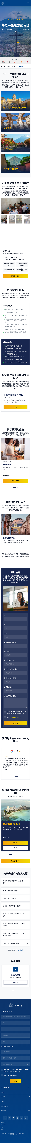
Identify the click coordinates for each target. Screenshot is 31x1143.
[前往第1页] (13, 42)
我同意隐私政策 (15, 717)
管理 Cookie (4, 1130)
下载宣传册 (15, 1081)
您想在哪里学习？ (9, 660)
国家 (5, 633)
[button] (15, 882)
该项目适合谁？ (9, 687)
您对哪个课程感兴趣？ (11, 669)
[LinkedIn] (21, 1118)
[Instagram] (17, 1118)
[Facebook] (5, 1118)
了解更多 (15, 982)
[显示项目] (4, 219)
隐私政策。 (14, 1075)
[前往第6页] (22, 548)
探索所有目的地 (15, 861)
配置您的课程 (15, 276)
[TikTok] (26, 1118)
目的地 (8, 66)
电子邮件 (7, 651)
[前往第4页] (20, 211)
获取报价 (15, 723)
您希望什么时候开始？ (11, 678)
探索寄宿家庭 (15, 481)
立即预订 (15, 407)
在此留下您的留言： (10, 696)
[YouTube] (13, 1118)
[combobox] (15, 637)
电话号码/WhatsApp (10, 642)
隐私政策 (3, 1122)
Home (3, 66)
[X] (9, 1118)
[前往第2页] (16, 43)
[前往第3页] (19, 43)
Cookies (3, 1124)
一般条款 (3, 1127)
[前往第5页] (20, 548)
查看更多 (20, 950)
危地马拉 (14, 66)
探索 (15, 848)
